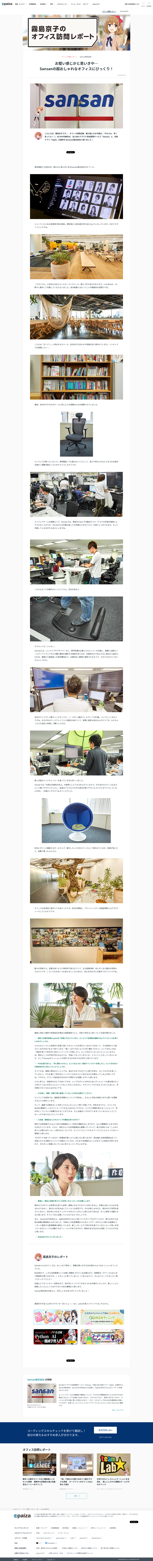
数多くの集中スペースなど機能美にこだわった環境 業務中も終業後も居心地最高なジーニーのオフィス (39, 1482)
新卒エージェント (97, 1528)
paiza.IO (83, 1538)
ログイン (143, 6)
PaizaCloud (96, 1538)
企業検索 (112, 1528)
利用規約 (25, 1559)
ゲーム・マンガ (76, 4)
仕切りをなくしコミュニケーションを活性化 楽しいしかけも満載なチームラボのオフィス (113, 1482)
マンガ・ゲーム (63, 1533)
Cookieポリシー (51, 1559)
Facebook (51, 1543)
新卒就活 (65, 1528)
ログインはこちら (105, 1437)
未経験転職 (55, 1528)
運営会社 (16, 1559)
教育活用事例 (124, 11)
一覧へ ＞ (76, 1496)
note (72, 1538)
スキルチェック (48, 1533)
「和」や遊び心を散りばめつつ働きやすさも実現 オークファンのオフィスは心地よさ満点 (76, 1482)
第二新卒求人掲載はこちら (110, 1548)
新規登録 (149, 6)
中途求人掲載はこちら (70, 1548)
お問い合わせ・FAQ (56, 1553)
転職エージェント (78, 1528)
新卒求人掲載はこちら (89, 1548)
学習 (37, 1533)
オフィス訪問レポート (109, 11)
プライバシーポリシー (37, 1559)
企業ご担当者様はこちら (132, 4)
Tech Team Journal (43, 1538)
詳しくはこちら (117, 1410)
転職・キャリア (41, 1528)
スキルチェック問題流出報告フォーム (79, 1553)
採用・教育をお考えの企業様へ (47, 1548)
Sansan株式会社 (35, 1379)
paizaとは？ (96, 4)
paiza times (60, 1538)
